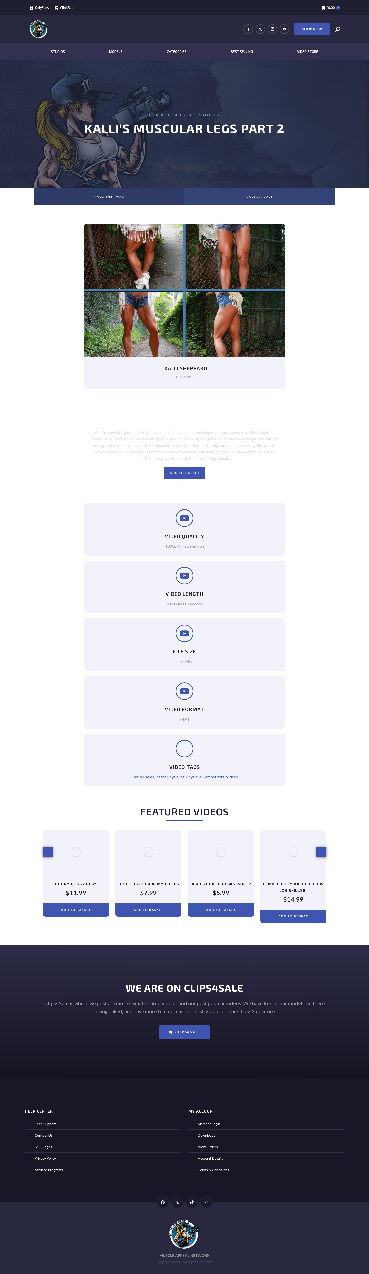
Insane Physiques (169, 776)
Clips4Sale (187, 1032)
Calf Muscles (142, 776)
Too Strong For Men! (293, 883)
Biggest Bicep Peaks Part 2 (148, 883)
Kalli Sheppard (109, 196)
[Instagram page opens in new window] (272, 29)
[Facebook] (163, 1202)
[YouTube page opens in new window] (284, 29)
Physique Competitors (205, 776)
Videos (232, 776)
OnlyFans (42, 8)
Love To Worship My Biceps (76, 883)
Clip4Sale (67, 8)
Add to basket (185, 473)
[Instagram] (206, 1202)
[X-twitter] (177, 1202)
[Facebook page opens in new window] (248, 29)
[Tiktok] (192, 1202)
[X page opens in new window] (260, 29)
